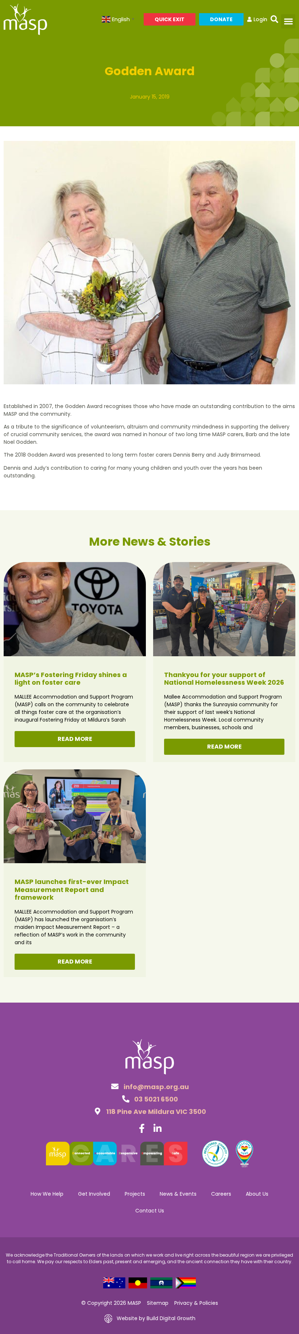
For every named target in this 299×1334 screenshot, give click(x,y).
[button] (274, 19)
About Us (257, 1193)
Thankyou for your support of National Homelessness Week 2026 (224, 678)
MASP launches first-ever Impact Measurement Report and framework (72, 889)
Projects (135, 1193)
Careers (221, 1193)
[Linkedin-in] (157, 1128)
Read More (75, 739)
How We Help (47, 1193)
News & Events (178, 1193)
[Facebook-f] (141, 1128)
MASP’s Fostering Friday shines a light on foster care (71, 678)
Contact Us (149, 1210)
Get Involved (94, 1193)
